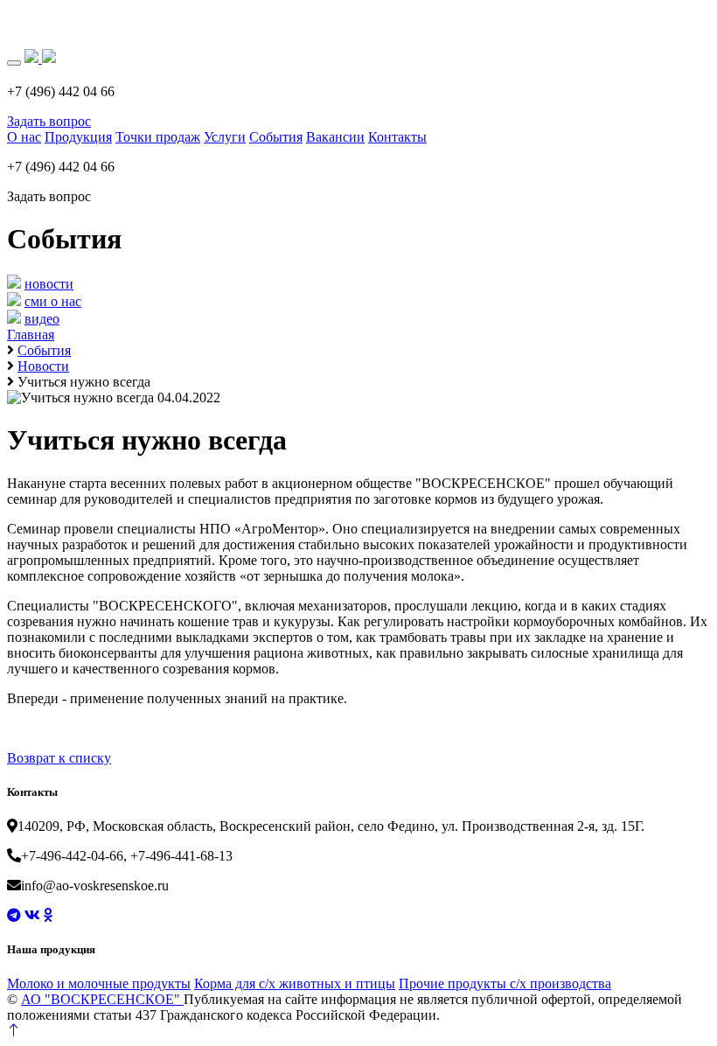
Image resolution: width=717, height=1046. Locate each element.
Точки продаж (157, 136)
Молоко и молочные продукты (99, 983)
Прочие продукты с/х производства (505, 983)
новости (48, 283)
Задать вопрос (49, 121)
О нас (24, 136)
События (276, 136)
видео (41, 318)
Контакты (397, 136)
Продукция (78, 136)
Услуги (225, 136)
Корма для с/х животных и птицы (294, 983)
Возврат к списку (59, 757)
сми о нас (52, 301)
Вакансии (335, 136)
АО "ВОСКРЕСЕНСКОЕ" (102, 999)
